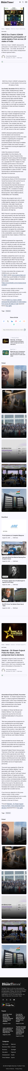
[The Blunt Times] (7, 2)
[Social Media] (3, 999)
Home (3, 28)
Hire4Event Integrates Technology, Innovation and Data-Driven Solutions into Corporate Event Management (6, 942)
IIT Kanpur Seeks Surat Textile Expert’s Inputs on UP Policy (13, 581)
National (7, 28)
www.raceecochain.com (19, 275)
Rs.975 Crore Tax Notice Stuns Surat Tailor (13, 604)
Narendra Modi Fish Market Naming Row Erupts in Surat (14, 558)
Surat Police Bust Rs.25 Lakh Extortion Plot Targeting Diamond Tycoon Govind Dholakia (5, 387)
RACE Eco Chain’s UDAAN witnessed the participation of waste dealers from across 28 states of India (14, 301)
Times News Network (11, 56)
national (8, 311)
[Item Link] (14, 376)
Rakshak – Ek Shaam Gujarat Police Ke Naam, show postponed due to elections (13, 805)
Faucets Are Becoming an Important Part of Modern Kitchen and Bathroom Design (5, 868)
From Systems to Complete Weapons (13, 535)
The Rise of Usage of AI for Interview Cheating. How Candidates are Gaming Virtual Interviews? (6, 461)
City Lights (9, 305)
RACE (5, 275)
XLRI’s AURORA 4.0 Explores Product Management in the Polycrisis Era (8, 1030)
